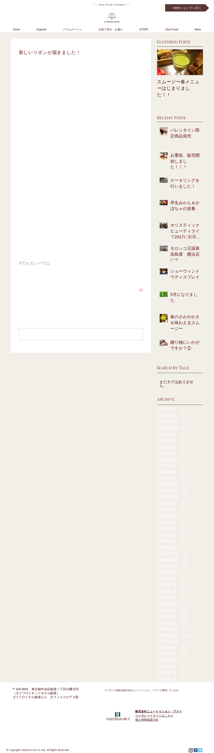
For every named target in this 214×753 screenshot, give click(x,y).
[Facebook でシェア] (21, 278)
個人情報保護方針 (147, 719)
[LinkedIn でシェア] (41, 278)
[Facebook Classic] (196, 750)
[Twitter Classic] (200, 750)
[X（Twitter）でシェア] (31, 278)
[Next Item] (196, 62)
